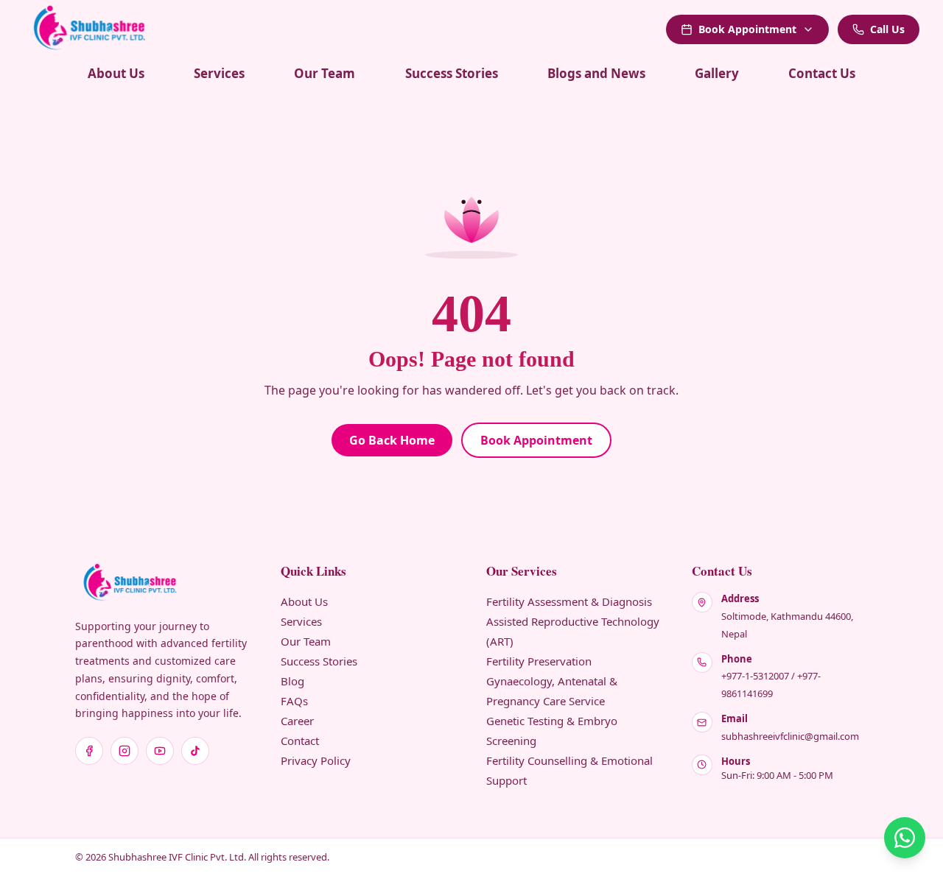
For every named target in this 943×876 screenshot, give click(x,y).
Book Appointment (747, 29)
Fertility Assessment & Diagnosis (569, 601)
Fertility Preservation (539, 661)
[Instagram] (125, 751)
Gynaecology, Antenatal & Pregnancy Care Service (551, 691)
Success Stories (451, 73)
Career (297, 720)
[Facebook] (89, 751)
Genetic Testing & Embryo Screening (551, 730)
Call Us (887, 29)
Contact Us (821, 73)
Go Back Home (392, 440)
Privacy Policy (316, 760)
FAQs (294, 700)
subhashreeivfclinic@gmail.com (790, 736)
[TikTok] (195, 751)
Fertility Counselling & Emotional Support (569, 770)
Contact (300, 740)
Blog (292, 681)
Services (219, 73)
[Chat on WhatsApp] (904, 837)
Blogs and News (596, 73)
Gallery (717, 73)
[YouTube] (160, 751)
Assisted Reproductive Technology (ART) (572, 631)
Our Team (324, 73)
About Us (116, 73)
